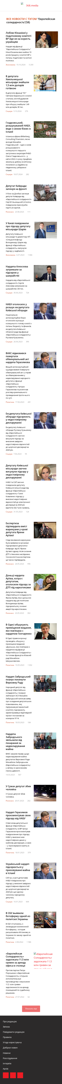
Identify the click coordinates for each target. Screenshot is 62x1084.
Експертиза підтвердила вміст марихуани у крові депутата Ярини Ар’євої (17, 529)
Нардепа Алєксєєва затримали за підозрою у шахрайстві (17, 271)
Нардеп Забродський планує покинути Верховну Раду (18, 679)
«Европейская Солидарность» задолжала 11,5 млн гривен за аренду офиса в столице (17, 959)
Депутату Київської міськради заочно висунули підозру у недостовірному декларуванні (17, 471)
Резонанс (10, 212)
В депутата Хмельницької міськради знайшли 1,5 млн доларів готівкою (17, 82)
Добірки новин (10, 1047)
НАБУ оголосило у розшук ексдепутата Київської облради (17, 307)
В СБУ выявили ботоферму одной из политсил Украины (18, 916)
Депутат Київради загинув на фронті (16, 187)
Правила (7, 1037)
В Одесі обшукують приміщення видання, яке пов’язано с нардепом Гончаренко (19, 629)
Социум (9, 111)
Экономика (10, 64)
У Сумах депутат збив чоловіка (18, 788)
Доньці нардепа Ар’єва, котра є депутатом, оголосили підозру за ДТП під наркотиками (18, 581)
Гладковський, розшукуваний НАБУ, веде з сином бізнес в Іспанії (18, 127)
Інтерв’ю (7, 1063)
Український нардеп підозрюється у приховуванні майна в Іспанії (18, 868)
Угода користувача (12, 1042)
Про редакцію (10, 1021)
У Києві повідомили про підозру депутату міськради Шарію (18, 226)
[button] (57, 5)
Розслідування (10, 1058)
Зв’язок (6, 1026)
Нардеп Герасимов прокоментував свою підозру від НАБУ (18, 815)
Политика (10, 402)
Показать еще (31, 1009)
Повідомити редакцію (14, 1032)
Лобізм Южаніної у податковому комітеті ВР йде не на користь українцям (18, 37)
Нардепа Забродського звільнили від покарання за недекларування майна (15, 741)
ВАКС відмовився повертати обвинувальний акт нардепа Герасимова (18, 358)
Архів (5, 1068)
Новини (7, 1053)
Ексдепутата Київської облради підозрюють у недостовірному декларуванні (18, 418)
